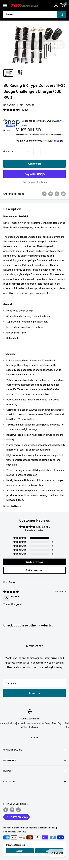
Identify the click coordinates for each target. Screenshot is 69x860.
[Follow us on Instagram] (12, 809)
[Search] (61, 14)
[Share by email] (63, 193)
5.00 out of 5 (43, 526)
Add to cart (34, 163)
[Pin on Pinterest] (50, 193)
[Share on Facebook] (44, 193)
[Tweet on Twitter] (57, 193)
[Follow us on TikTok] (18, 809)
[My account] (56, 5)
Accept (19, 850)
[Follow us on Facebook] (5, 809)
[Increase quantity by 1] (37, 151)
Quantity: (8, 151)
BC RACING (9, 105)
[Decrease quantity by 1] (19, 151)
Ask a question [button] (34, 570)
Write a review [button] (34, 561)
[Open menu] (5, 5)
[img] (11, 591)
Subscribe (34, 693)
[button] (11, 109)
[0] (63, 5)
